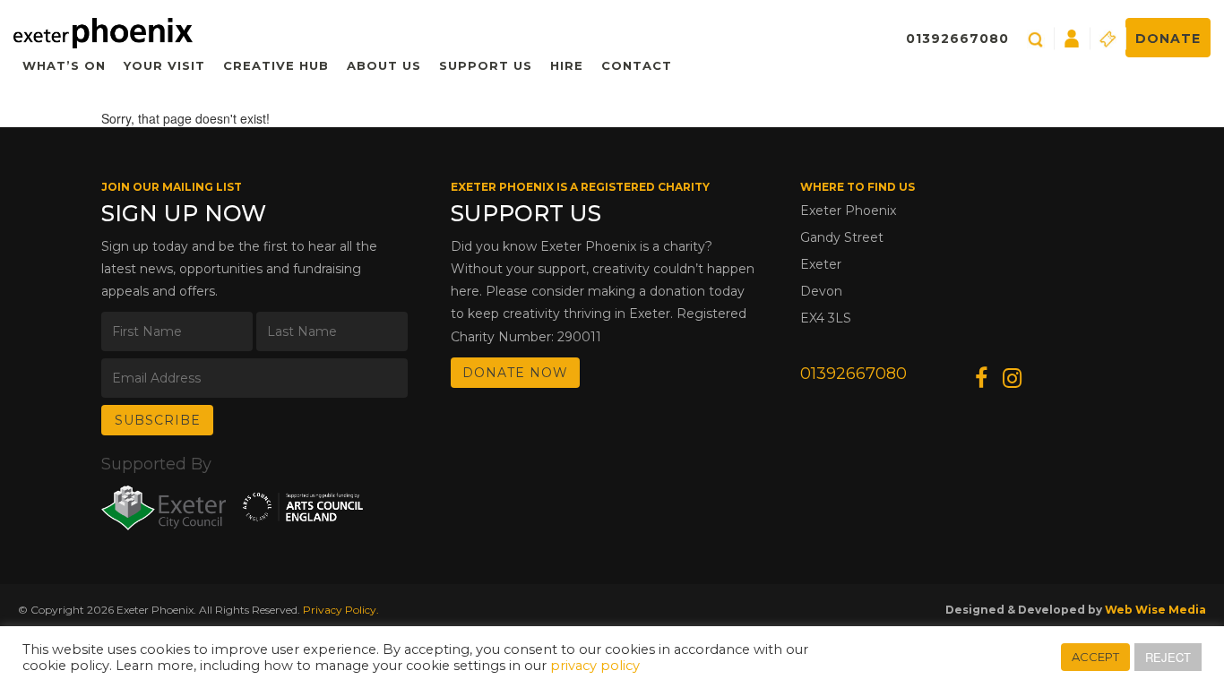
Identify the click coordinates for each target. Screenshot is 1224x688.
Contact (636, 65)
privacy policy (595, 666)
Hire (566, 65)
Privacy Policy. (341, 609)
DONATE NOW (515, 373)
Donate (1168, 38)
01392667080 (957, 38)
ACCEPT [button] (1095, 656)
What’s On (64, 65)
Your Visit (164, 65)
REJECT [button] (1168, 657)
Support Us (485, 65)
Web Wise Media (1155, 609)
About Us (384, 65)
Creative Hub (276, 65)
